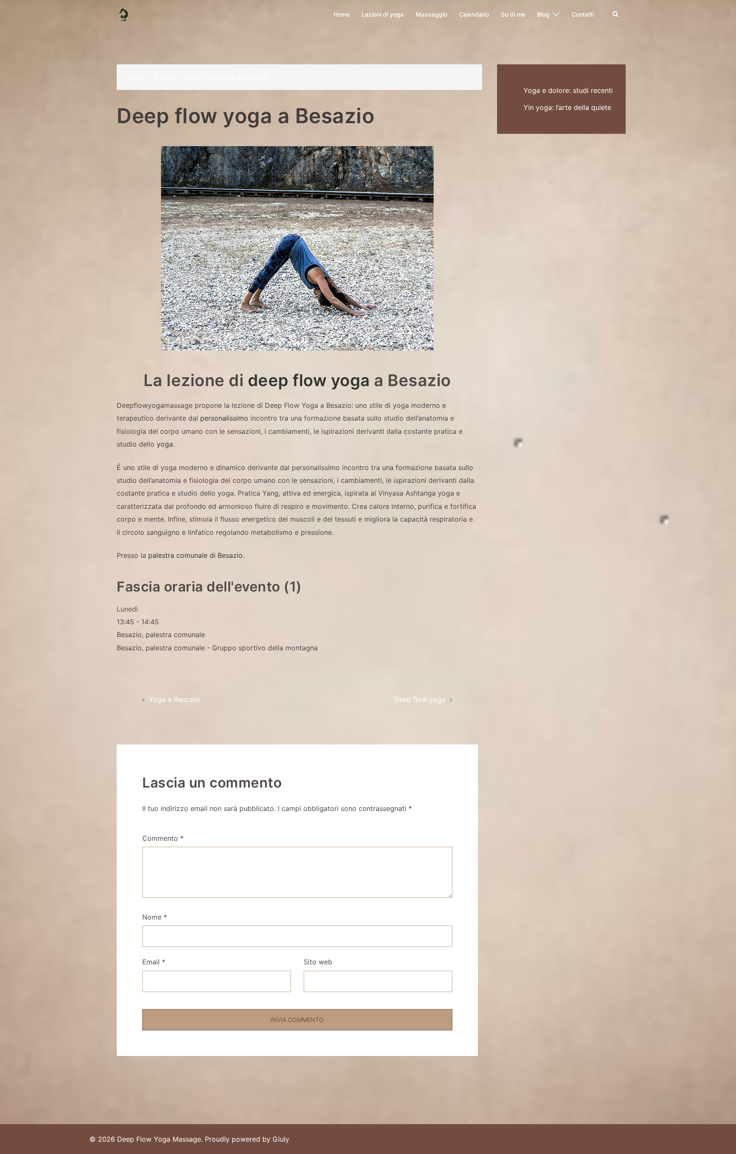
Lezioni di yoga (383, 14)
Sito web (318, 962)
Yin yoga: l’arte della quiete (567, 107)
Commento (163, 838)
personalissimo (224, 418)
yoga (165, 444)
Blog (543, 14)
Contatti (583, 14)
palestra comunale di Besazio (195, 555)
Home (342, 14)
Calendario (474, 14)
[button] (615, 14)
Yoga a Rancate (174, 699)
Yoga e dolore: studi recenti (568, 90)
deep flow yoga (309, 380)
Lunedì (127, 609)
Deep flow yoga (420, 699)
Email (153, 962)
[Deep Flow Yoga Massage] (123, 13)
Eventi (164, 77)
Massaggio (431, 14)
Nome (154, 917)
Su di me (513, 14)
